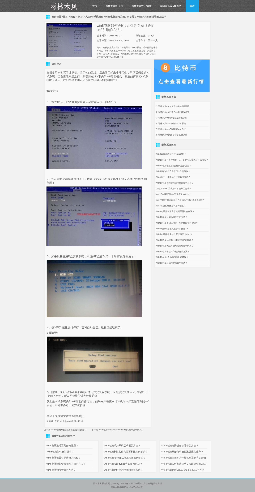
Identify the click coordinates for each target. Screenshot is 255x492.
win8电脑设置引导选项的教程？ (63, 457)
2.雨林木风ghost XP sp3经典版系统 (172, 112)
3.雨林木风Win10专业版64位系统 (171, 118)
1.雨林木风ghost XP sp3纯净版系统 (172, 106)
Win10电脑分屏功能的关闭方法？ (171, 217)
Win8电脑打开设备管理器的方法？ (179, 445)
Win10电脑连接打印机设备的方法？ (172, 251)
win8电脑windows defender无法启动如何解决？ (121, 430)
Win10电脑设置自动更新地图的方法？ (174, 165)
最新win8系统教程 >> (63, 435)
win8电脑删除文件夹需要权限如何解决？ (126, 451)
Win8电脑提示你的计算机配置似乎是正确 (183, 457)
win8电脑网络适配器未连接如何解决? (69, 430)
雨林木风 (115, 487)
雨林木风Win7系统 (141, 6)
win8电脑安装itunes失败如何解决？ (123, 463)
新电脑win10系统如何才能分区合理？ (173, 188)
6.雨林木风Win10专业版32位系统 (171, 135)
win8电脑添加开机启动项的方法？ (122, 445)
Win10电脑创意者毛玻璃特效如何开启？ (175, 183)
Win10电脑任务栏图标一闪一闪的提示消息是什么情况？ (182, 160)
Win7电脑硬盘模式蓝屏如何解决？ (172, 228)
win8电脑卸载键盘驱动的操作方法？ (66, 463)
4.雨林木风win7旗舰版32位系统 (171, 123)
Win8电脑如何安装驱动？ (60, 451)
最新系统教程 (169, 144)
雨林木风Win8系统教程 (90, 16)
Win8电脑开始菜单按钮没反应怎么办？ (182, 451)
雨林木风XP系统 (114, 6)
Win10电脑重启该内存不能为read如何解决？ (177, 223)
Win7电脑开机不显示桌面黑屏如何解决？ (175, 211)
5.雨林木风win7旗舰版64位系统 (171, 129)
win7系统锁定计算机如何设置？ (171, 206)
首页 (94, 6)
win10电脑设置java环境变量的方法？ (173, 194)
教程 (192, 6)
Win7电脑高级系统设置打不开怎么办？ (174, 234)
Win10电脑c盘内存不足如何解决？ (172, 257)
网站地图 (147, 483)
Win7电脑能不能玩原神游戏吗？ (171, 154)
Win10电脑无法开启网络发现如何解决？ (175, 246)
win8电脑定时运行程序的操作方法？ (123, 469)
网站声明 (157, 483)
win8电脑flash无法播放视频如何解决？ (125, 457)
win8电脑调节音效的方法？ (61, 469)
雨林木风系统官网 (101, 483)
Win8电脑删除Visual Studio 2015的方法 (182, 469)
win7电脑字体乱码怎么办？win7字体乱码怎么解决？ (180, 200)
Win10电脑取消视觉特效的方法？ (171, 263)
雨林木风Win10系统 (170, 6)
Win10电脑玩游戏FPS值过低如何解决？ (174, 240)
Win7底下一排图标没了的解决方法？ (173, 177)
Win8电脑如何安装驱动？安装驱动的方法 (183, 463)
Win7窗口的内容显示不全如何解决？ (173, 171)
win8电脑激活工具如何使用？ (62, 445)
